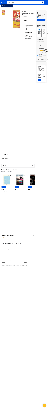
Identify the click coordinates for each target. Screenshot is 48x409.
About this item (5, 155)
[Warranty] (32, 165)
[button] (15, 19)
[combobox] (25, 2)
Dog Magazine (26, 255)
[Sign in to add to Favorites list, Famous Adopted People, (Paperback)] (18, 15)
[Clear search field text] (41, 2)
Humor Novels (26, 260)
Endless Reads (41, 48)
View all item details (28, 38)
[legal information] (44, 14)
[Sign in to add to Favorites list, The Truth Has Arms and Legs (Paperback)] (24, 176)
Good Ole (25, 253)
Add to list (42, 59)
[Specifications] (33, 162)
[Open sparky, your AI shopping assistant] (44, 405)
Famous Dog (4, 251)
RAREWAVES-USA (41, 74)
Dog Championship (27, 251)
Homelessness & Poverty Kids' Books (8, 260)
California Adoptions (6, 253)
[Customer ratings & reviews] (33, 235)
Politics (3, 262)
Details (44, 55)
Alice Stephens (24, 11)
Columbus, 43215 (40, 39)
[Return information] (44, 17)
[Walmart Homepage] (5, 2)
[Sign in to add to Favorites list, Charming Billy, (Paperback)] (11, 176)
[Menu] (2, 2)
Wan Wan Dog (4, 255)
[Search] (42, 2)
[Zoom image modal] (18, 18)
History (25, 262)
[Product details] (33, 159)
